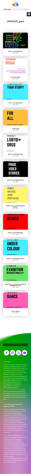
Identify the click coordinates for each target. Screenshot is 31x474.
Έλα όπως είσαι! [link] (15, 77)
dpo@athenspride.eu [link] (19, 456)
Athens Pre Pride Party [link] (15, 51)
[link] (29, 14)
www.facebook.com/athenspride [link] (12, 389)
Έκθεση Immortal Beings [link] (15, 233)
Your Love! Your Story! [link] (15, 103)
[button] (15, 9)
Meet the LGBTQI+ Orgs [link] (15, 154)
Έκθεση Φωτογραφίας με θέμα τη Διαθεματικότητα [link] (15, 284)
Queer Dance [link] (15, 311)
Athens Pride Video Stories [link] (15, 180)
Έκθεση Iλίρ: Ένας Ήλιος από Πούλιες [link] (15, 206)
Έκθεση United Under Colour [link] (16, 258)
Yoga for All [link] (15, 128)
